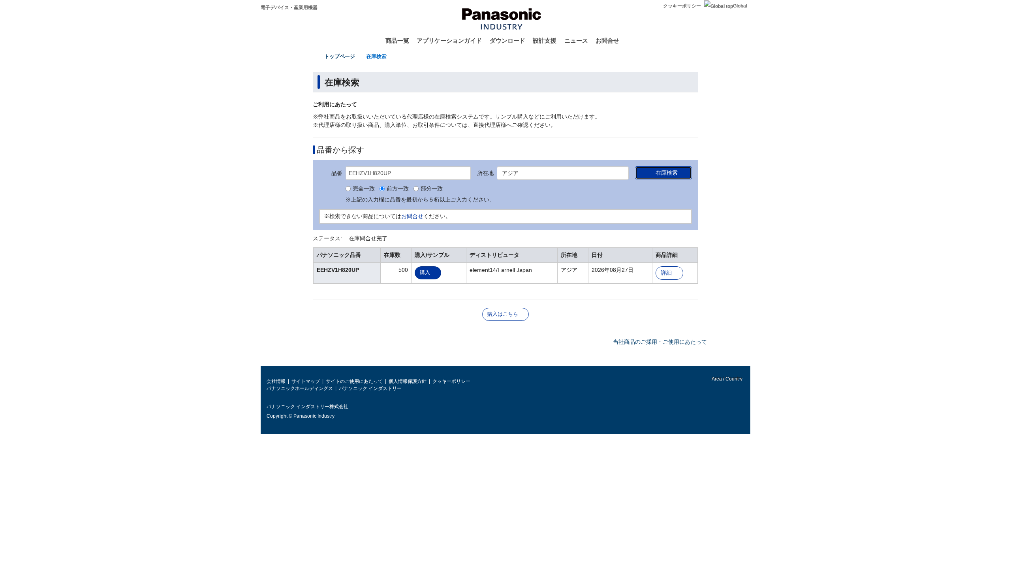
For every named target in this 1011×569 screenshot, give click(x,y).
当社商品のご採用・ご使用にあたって (660, 342)
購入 (425, 272)
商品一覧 (397, 40)
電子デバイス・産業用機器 (289, 7)
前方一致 (398, 189)
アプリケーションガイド (449, 40)
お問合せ (607, 40)
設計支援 (544, 40)
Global (740, 6)
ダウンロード (507, 40)
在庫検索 (376, 56)
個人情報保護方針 (408, 381)
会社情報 (276, 381)
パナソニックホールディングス (300, 388)
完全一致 (364, 189)
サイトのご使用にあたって (354, 381)
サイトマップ (305, 381)
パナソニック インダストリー (370, 388)
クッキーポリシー (682, 6)
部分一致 (432, 189)
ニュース (576, 40)
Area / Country (726, 379)
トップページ (339, 56)
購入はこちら (502, 314)
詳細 (666, 273)
